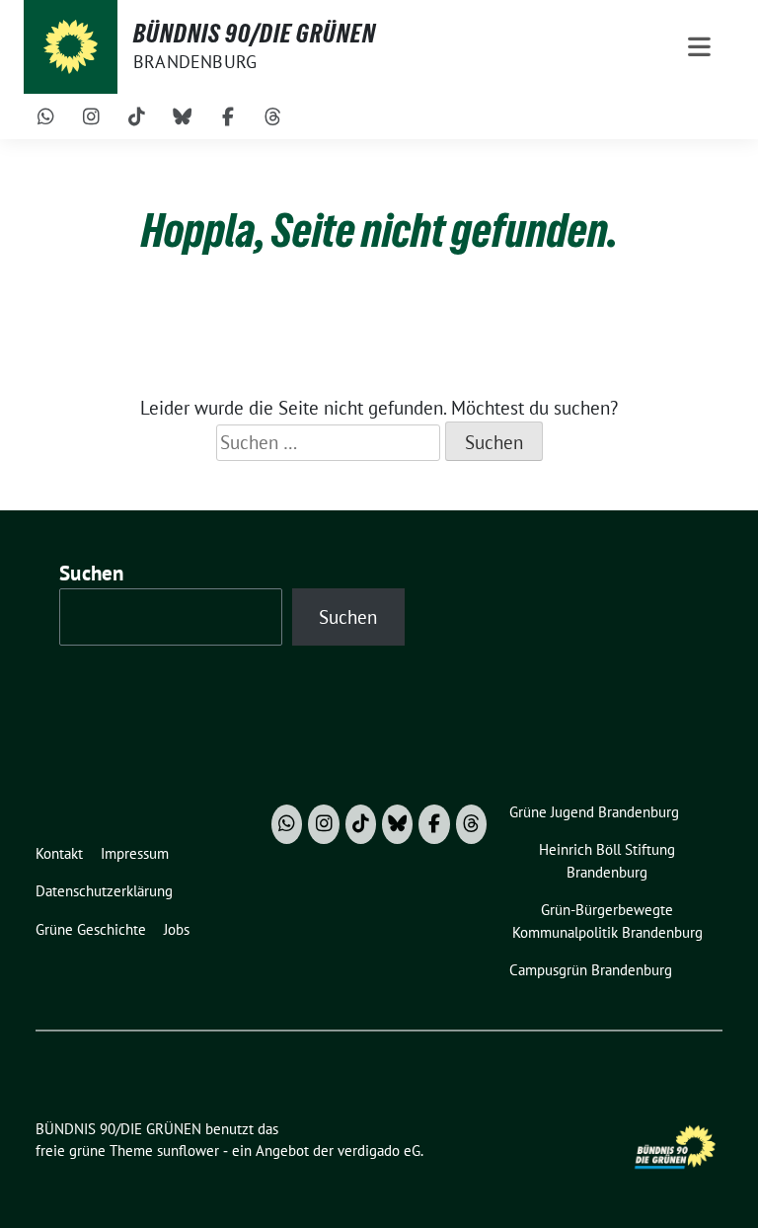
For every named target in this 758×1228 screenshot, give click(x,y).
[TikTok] (137, 116)
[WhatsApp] (46, 116)
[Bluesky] (182, 116)
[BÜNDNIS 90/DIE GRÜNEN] (70, 47)
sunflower (188, 1150)
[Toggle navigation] (699, 47)
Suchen (91, 573)
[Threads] (273, 116)
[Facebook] (228, 116)
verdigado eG (379, 1150)
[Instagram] (92, 116)
